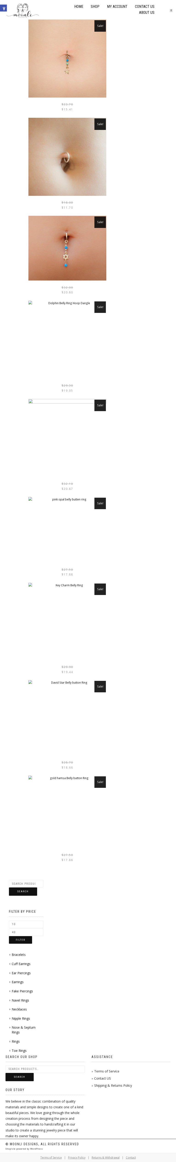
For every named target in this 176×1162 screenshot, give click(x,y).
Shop (95, 6)
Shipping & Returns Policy (113, 1085)
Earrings (18, 982)
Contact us (144, 6)
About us (146, 12)
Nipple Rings (21, 1018)
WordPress (36, 1148)
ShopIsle (11, 1148)
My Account (117, 6)
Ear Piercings (21, 973)
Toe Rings (19, 1050)
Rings (16, 1041)
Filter (20, 939)
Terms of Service (106, 1071)
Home (78, 6)
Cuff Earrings (21, 964)
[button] (3, 8)
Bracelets (19, 954)
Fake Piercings (22, 991)
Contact (131, 1157)
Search (23, 891)
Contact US (102, 1078)
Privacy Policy (76, 1157)
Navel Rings (20, 1000)
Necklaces (19, 1009)
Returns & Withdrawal (106, 1157)
